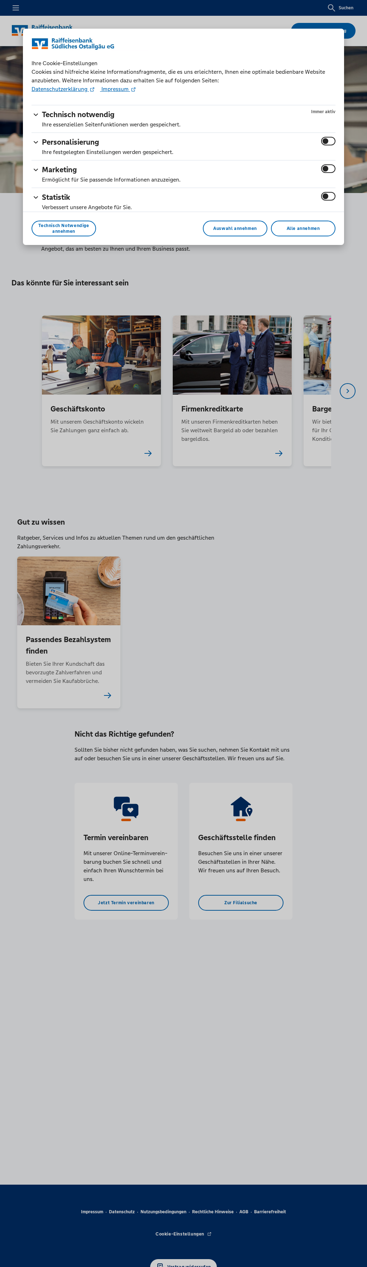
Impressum (115, 89)
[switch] (328, 141)
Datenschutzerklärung (60, 89)
